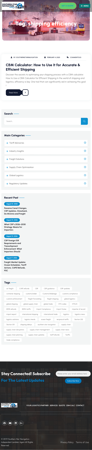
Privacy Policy (67, 442)
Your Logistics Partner (37, 405)
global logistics (69, 299)
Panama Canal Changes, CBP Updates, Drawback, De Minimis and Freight (15, 211)
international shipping (30, 314)
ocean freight (46, 319)
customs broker (31, 294)
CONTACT (80, 405)
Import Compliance (43, 309)
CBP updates (65, 289)
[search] (84, 121)
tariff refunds (54, 335)
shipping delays (26, 325)
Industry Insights (16, 151)
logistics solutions (12, 319)
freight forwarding (34, 299)
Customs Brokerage (50, 294)
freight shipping (52, 299)
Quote (62, 405)
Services (54, 405)
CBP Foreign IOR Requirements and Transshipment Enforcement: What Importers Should (13, 246)
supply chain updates (36, 335)
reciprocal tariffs (63, 319)
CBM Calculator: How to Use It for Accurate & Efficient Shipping (43, 67)
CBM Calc (70, 405)
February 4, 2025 (53, 57)
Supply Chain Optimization (21, 167)
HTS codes (62, 304)
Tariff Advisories (16, 143)
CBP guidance (49, 289)
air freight (9, 289)
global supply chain (30, 304)
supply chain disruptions (15, 330)
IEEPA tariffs (26, 309)
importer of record (78, 309)
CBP (36, 289)
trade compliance (12, 340)
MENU (86, 6)
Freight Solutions (16, 159)
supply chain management (40, 330)
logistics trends (30, 319)
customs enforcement (14, 299)
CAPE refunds (24, 289)
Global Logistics (16, 175)
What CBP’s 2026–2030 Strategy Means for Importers (15, 227)
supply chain (66, 325)
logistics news (80, 314)
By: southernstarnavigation (25, 57)
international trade (50, 314)
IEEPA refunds (11, 309)
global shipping (12, 304)
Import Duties (61, 309)
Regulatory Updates (18, 183)
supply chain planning (14, 335)
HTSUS (74, 304)
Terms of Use (82, 442)
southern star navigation (47, 325)
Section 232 (78, 319)
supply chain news (62, 330)
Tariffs (67, 335)
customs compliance (70, 294)
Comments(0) (75, 57)
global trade (48, 304)
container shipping (13, 294)
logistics (66, 314)
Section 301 (10, 325)
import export (11, 314)
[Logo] (12, 6)
